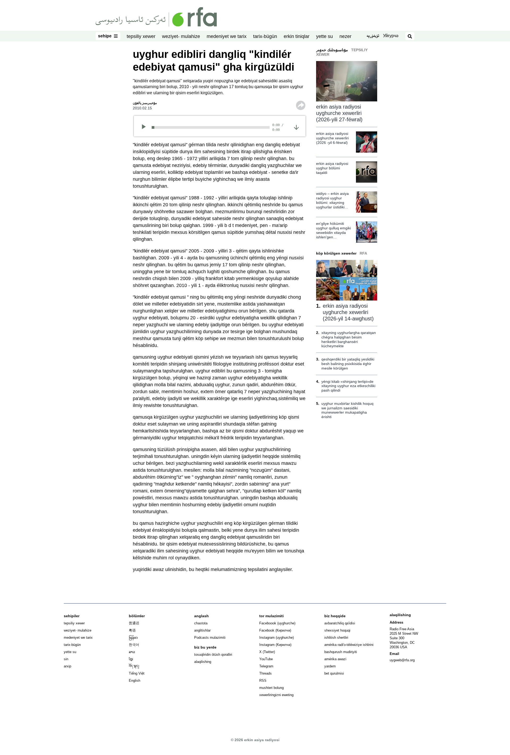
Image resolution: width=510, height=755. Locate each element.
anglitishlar (202, 630)
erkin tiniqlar (296, 36)
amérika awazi (335, 659)
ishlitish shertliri (336, 638)
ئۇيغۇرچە (373, 36)
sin (66, 659)
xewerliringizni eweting (276, 695)
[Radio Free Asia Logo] (156, 16)
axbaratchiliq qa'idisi (339, 623)
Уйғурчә (390, 35)
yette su (324, 36)
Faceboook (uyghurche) (277, 623)
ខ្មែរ (131, 659)
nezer (345, 36)
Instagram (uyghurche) (276, 638)
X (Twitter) (267, 652)
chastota (200, 623)
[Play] (145, 127)
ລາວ (132, 652)
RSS (262, 681)
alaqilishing (202, 662)
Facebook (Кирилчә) (275, 630)
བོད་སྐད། (134, 666)
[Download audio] (296, 127)
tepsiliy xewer (141, 36)
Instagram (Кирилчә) (275, 645)
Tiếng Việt (136, 673)
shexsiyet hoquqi (337, 630)
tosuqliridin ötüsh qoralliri (213, 655)
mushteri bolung (271, 688)
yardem (330, 666)
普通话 (134, 623)
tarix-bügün (265, 36)
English (134, 681)
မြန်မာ (133, 638)
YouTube (266, 659)
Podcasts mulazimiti (210, 638)
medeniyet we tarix (226, 36)
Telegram (266, 666)
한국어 (134, 645)
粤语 (132, 630)
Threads (265, 673)
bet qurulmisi (334, 673)
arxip (67, 666)
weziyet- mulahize (181, 36)
